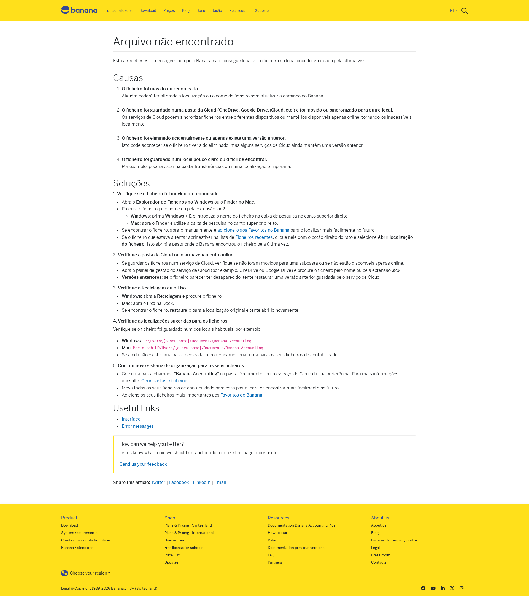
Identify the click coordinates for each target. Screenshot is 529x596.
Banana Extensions (77, 547)
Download (147, 10)
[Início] (79, 11)
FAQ (271, 555)
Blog (186, 10)
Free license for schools (183, 547)
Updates (171, 562)
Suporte (262, 10)
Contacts (379, 562)
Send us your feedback (143, 464)
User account (175, 540)
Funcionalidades (119, 10)
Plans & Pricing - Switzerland (188, 525)
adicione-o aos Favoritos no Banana (253, 230)
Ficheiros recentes (254, 237)
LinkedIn (201, 482)
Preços (169, 10)
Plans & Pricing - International (189, 532)
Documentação (209, 10)
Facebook (179, 482)
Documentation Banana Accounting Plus (302, 525)
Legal (375, 547)
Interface (131, 419)
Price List (172, 555)
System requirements (79, 532)
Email (220, 482)
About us (379, 525)
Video (272, 540)
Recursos (237, 10)
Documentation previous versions (296, 547)
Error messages (138, 426)
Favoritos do (241, 395)
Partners (275, 562)
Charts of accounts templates (86, 540)
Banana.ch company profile (394, 540)
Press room (380, 555)
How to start (278, 532)
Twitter (158, 482)
